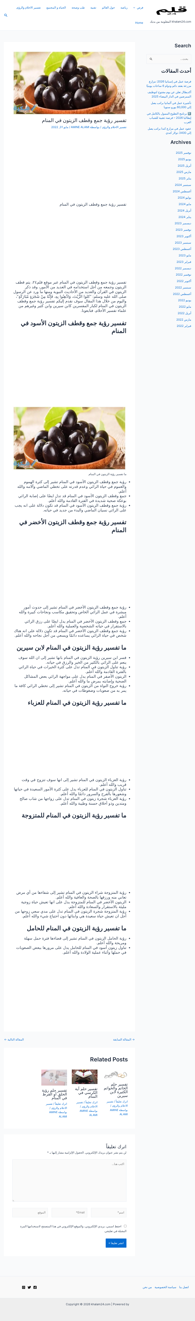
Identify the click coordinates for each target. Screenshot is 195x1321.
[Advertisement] (69, 166)
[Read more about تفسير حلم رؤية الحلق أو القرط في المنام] (54, 1077)
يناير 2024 (184, 217)
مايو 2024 (185, 204)
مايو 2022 (185, 306)
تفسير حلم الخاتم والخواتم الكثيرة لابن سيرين (116, 1090)
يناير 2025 (185, 178)
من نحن (147, 1287)
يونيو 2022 (184, 300)
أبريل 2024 (184, 210)
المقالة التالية (14, 1039)
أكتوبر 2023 (184, 236)
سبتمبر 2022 (183, 287)
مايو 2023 (185, 255)
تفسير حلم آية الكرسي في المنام (86, 1092)
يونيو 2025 (184, 159)
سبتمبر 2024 (183, 185)
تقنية (93, 7)
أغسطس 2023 (182, 249)
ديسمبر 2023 (183, 223)
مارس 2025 (183, 172)
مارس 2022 (183, 319)
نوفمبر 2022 (183, 274)
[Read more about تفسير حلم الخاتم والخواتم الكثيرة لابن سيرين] (115, 1074)
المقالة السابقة (124, 1039)
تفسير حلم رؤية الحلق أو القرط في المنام (54, 1094)
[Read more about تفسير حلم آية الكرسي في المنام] (85, 1076)
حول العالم (108, 7)
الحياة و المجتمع (56, 7)
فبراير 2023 (184, 262)
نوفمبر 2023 (183, 229)
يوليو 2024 (184, 197)
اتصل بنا (184, 1287)
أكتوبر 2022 (184, 281)
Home (139, 23)
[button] (135, 7)
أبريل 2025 (184, 165)
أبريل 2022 (184, 313)
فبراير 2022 (184, 326)
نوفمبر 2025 (183, 153)
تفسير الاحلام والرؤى (28, 7)
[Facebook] (35, 1287)
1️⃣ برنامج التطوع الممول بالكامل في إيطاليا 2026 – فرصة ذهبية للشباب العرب (169, 118)
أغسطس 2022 (182, 294)
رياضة (124, 7)
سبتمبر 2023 (183, 242)
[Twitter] (29, 1287)
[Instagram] (23, 1287)
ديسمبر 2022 (183, 268)
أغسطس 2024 (182, 191)
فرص (140, 7)
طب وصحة (78, 7)
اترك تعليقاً (122, 1101)
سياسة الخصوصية (165, 1287)
